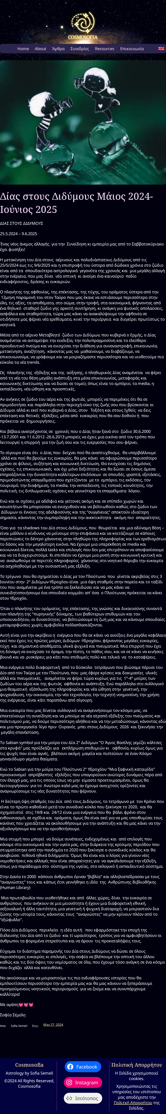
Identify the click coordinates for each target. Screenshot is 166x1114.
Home (23, 48)
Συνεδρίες (79, 48)
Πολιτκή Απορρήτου (133, 1102)
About (40, 48)
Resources (104, 48)
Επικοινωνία (132, 48)
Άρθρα (58, 48)
